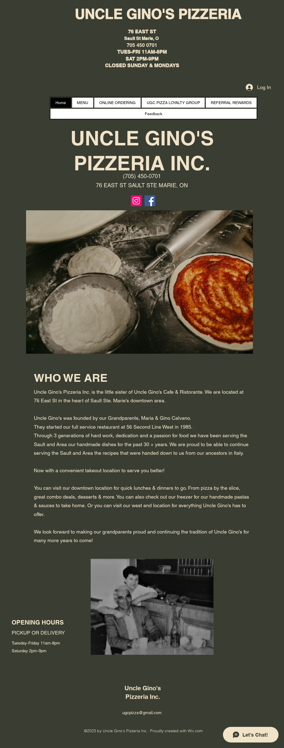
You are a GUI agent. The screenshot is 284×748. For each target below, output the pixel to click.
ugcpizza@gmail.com (142, 712)
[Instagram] (136, 200)
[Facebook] (149, 200)
